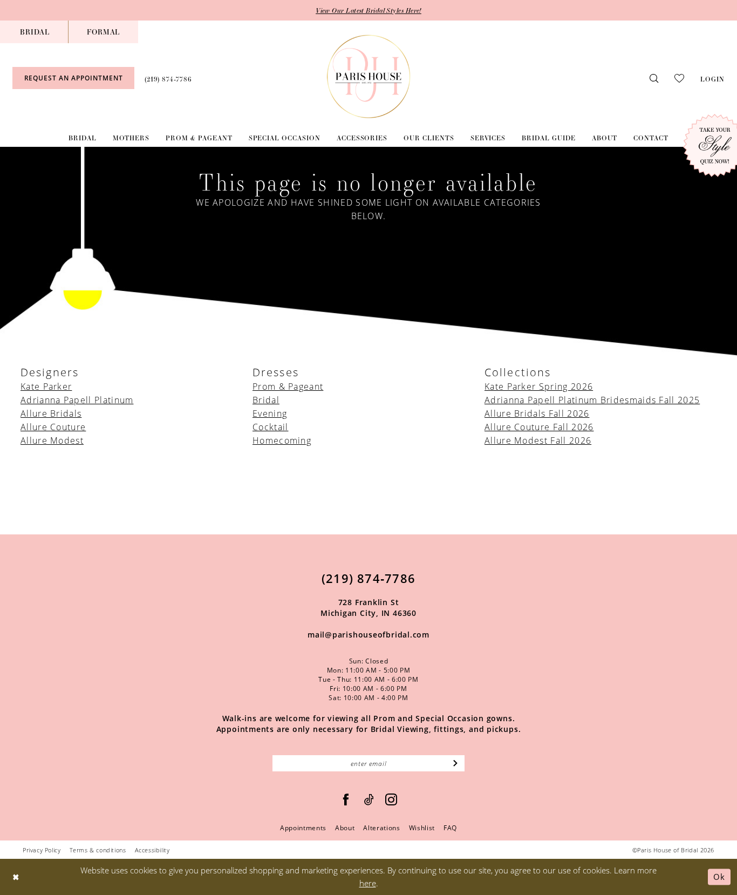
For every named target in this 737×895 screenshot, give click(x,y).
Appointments (303, 827)
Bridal (266, 399)
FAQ (450, 827)
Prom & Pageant (288, 386)
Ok (719, 876)
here (367, 883)
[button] (712, 77)
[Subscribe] (456, 763)
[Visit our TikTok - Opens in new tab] (369, 799)
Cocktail (270, 426)
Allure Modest (52, 440)
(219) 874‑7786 (368, 578)
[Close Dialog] (15, 876)
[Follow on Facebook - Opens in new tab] (346, 799)
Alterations (381, 827)
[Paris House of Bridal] (369, 76)
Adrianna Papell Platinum (77, 399)
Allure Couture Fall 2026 (538, 426)
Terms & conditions (98, 850)
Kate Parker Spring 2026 (538, 386)
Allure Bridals (51, 413)
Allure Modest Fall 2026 (537, 440)
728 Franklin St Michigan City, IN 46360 (368, 607)
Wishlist (422, 827)
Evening (270, 413)
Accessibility (152, 850)
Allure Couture (53, 426)
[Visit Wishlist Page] (679, 78)
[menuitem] (35, 32)
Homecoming (282, 440)
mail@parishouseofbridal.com (368, 634)
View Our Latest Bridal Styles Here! (368, 10)
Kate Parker (46, 386)
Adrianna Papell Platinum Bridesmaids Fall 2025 (592, 399)
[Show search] (654, 78)
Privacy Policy (42, 850)
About (344, 827)
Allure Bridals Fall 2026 (536, 413)
